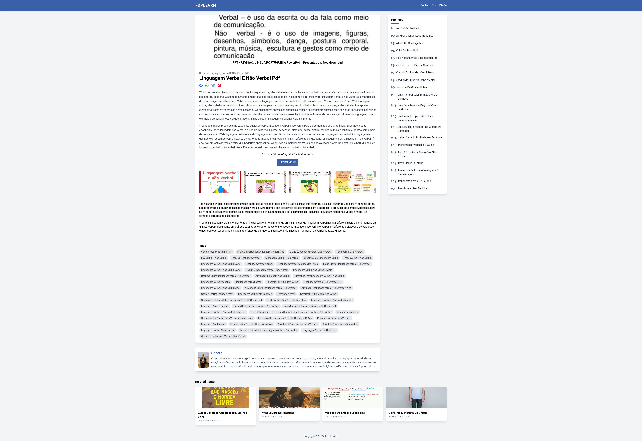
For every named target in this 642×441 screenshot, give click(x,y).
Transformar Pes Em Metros (414, 188)
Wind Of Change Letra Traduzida (414, 35)
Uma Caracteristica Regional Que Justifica (417, 107)
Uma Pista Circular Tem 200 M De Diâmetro (417, 96)
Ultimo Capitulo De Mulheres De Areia (420, 137)
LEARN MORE (288, 162)
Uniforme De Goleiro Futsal (411, 87)
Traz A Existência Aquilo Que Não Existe (417, 154)
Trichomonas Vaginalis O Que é (416, 144)
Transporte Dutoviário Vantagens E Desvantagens (418, 172)
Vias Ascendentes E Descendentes (416, 57)
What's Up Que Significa (409, 43)
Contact (425, 5)
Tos (434, 5)
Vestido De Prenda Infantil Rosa (415, 72)
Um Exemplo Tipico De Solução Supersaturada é (416, 118)
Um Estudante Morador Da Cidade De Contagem (419, 128)
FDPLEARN (205, 5)
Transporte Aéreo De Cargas (414, 181)
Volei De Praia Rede (407, 50)
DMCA (443, 5)
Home (202, 73)
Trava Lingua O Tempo (410, 163)
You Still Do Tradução (408, 28)
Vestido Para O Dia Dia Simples (414, 65)
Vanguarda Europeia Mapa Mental (415, 80)
